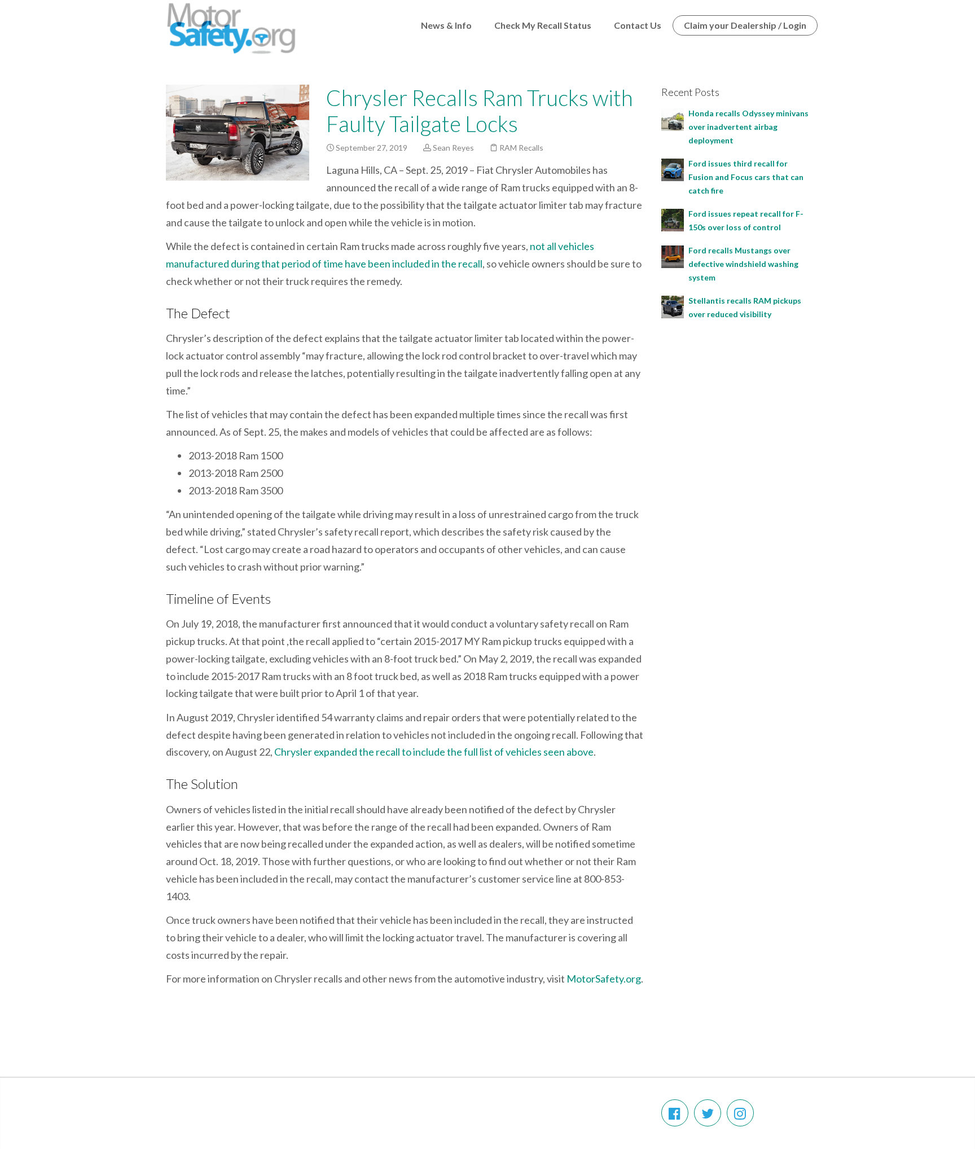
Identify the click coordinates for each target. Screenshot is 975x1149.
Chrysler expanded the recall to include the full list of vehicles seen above (434, 751)
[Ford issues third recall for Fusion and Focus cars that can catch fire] (672, 168)
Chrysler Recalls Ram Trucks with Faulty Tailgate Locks (479, 111)
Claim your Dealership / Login (745, 25)
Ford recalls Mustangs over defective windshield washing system (743, 263)
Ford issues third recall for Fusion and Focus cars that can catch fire (745, 177)
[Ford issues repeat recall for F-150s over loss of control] (672, 218)
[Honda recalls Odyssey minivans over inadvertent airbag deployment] (672, 118)
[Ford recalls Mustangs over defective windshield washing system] (672, 255)
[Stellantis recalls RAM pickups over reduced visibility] (672, 305)
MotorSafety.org (603, 978)
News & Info (446, 25)
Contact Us (637, 25)
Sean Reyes (453, 147)
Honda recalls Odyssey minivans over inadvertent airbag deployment (748, 126)
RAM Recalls (521, 147)
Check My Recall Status (542, 25)
